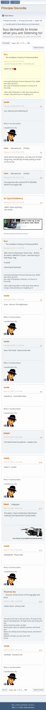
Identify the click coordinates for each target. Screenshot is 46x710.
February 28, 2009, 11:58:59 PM (14, 345)
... (26, 43)
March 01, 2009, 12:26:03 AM (13, 437)
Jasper (7, 433)
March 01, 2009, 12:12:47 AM (13, 391)
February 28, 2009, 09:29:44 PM (14, 202)
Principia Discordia (13, 8)
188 (28, 43)
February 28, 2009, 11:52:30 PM (14, 299)
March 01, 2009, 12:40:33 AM (13, 550)
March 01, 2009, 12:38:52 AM (13, 508)
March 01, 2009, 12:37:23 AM (13, 462)
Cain (6, 148)
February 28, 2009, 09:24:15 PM (14, 106)
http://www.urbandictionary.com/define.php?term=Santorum (16, 233)
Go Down (5, 43)
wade (6, 102)
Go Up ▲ (32, 705)
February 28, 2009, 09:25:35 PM (14, 177)
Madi (6, 504)
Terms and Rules (21, 705)
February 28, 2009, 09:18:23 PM (14, 61)
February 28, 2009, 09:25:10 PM (14, 152)
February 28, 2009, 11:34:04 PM (14, 248)
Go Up (4, 690)
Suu (6, 54)
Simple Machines (29, 707)
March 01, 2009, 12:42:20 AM (13, 601)
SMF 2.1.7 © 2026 (17, 707)
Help (13, 705)
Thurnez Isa (10, 591)
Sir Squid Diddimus (13, 198)
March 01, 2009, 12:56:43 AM (13, 650)
